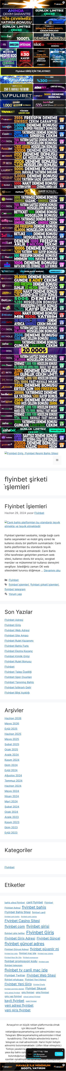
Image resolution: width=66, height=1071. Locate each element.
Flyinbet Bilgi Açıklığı (17, 692)
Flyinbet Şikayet (35, 988)
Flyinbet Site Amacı (16, 635)
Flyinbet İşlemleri (26, 506)
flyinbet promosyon (30, 958)
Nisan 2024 (12, 796)
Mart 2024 (11, 801)
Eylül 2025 (11, 728)
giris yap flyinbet (13, 996)
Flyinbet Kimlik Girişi (17, 656)
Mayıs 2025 (12, 739)
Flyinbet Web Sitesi (41, 975)
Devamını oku (52, 570)
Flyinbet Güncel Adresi (17, 949)
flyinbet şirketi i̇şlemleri (44, 584)
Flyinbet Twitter (15, 975)
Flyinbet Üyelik (39, 985)
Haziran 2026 (13, 718)
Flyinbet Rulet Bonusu (18, 661)
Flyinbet (14, 580)
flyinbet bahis (34, 907)
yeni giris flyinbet (18, 1010)
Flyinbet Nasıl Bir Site (13, 958)
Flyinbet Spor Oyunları (18, 677)
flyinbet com (15, 926)
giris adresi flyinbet (12, 993)
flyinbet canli (38, 912)
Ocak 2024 (11, 811)
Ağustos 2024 (13, 775)
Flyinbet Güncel (48, 938)
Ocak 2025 (11, 749)
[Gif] (33, 192)
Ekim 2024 (11, 765)
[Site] (33, 119)
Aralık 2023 (12, 817)
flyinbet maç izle (27, 953)
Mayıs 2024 (12, 791)
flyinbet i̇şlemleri (19, 584)
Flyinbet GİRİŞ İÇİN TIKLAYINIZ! (33, 71)
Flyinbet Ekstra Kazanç (19, 651)
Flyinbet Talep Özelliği (18, 671)
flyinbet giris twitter (15, 933)
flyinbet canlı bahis (12, 917)
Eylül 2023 (11, 832)
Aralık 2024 (12, 754)
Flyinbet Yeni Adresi (35, 979)
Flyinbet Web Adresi (17, 630)
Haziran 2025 (13, 733)
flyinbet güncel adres (24, 943)
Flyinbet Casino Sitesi (22, 921)
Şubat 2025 (12, 744)
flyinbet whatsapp (14, 979)
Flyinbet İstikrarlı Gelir (18, 687)
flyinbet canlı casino (29, 917)
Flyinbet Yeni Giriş (18, 984)
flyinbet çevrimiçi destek (14, 989)
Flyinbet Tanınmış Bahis (19, 682)
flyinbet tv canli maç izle (26, 970)
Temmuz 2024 (13, 780)
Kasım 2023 (12, 822)
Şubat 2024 (12, 806)
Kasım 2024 (12, 759)
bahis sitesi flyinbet (15, 902)
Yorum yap (15, 594)
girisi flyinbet (42, 992)
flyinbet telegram (15, 589)
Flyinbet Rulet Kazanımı (19, 640)
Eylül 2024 (11, 770)
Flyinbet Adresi (14, 619)
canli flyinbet (34, 902)
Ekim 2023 (11, 827)
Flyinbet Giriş (13, 625)
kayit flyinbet (14, 1001)
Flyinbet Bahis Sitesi (18, 912)
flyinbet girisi (37, 926)
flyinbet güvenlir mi (44, 949)
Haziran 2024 (13, 785)
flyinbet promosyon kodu (21, 961)
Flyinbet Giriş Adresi (20, 938)
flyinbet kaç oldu (11, 954)
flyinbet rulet (44, 962)
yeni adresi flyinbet (19, 1005)
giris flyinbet (27, 992)
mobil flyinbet (31, 1001)
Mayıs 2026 (12, 723)
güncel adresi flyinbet (31, 997)
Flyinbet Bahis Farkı (17, 645)
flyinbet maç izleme (45, 954)
